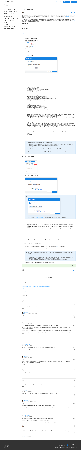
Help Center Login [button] (66, 1)
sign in (25, 436)
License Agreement (74, 447)
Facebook (22, 270)
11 (75, 270)
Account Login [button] (74, 1)
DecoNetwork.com (7, 443)
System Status (6, 445)
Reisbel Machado (27, 415)
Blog (4, 447)
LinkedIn (25, 270)
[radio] (46, 275)
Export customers (24, 284)
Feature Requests (53, 431)
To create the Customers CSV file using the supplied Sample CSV (32, 30)
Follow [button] (72, 12)
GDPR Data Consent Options (38, 217)
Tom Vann (25, 300)
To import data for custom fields (27, 33)
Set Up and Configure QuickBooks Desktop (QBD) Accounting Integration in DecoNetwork (36, 288)
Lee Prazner (26, 312)
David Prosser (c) (27, 344)
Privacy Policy (68, 447)
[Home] (9, 2)
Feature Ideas (6, 446)
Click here (68, 16)
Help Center (6, 444)
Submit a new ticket (59, 1)
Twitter (23, 270)
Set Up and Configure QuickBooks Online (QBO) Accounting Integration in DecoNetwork (36, 286)
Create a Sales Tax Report (26, 291)
